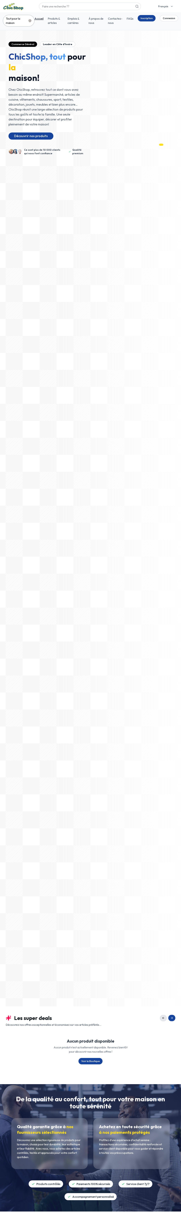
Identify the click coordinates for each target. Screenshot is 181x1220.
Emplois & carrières (73, 21)
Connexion (169, 18)
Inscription (147, 18)
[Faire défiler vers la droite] (171, 1018)
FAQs (130, 18)
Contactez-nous (115, 21)
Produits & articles (54, 21)
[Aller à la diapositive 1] (157, 145)
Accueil (38, 18)
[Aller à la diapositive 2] (160, 145)
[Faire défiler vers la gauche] (163, 1018)
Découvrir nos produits (31, 136)
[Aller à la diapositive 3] (165, 145)
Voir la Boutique (90, 1061)
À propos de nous (96, 21)
